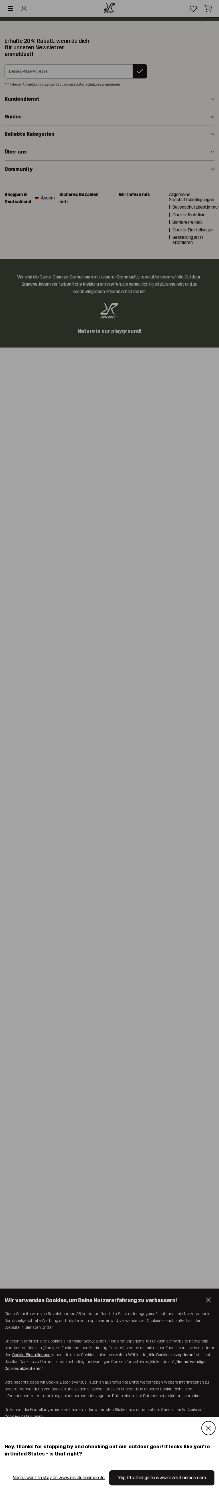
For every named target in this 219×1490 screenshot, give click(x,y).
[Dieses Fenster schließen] (208, 1428)
